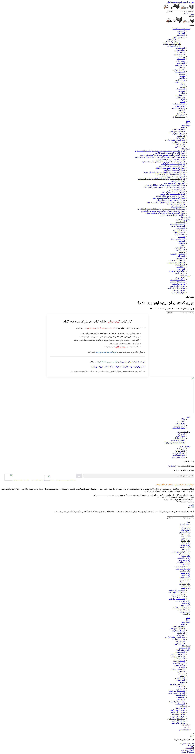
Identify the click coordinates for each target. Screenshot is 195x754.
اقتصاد (182, 84)
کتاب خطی (181, 59)
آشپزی (182, 87)
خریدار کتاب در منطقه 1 (176, 204)
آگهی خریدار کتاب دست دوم (174, 183)
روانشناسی (181, 57)
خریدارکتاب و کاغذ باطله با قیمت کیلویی (170, 153)
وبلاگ (183, 419)
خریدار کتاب (180, 436)
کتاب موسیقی (180, 72)
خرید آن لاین (180, 138)
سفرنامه (182, 91)
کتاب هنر (181, 67)
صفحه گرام (102, 328)
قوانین (182, 127)
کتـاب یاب (181, 434)
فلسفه (182, 102)
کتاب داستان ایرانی (178, 226)
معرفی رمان (180, 277)
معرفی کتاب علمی (178, 293)
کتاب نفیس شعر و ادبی (172, 44)
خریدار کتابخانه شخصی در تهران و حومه (170, 174)
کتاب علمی (181, 256)
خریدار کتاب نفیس (178, 181)
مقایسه (187, 727)
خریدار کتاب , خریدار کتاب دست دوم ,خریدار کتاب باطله (164, 187)
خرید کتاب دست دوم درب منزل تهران (171, 200)
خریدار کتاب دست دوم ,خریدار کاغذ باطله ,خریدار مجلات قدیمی (161, 179)
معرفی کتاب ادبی (178, 290)
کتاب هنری (181, 241)
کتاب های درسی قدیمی (176, 262)
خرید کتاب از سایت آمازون (175, 140)
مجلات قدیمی (180, 50)
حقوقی (182, 100)
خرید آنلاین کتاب (179, 455)
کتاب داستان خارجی (177, 224)
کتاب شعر (181, 112)
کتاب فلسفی (180, 265)
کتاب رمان (181, 33)
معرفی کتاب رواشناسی (176, 288)
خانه (188, 417)
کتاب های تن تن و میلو (177, 260)
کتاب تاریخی (180, 228)
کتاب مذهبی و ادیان (178, 239)
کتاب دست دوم (179, 54)
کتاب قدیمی (180, 52)
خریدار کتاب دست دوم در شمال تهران (171, 159)
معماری (182, 74)
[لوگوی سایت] (187, 9)
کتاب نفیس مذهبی (174, 39)
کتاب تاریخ (181, 31)
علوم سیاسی (180, 80)
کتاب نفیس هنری (174, 46)
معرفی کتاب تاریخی (177, 286)
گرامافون (181, 110)
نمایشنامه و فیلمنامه (177, 254)
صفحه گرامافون (179, 117)
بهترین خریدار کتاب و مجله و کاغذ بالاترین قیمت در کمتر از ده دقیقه (160, 157)
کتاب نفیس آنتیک (179, 37)
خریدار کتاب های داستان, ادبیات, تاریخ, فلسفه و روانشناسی (163, 211)
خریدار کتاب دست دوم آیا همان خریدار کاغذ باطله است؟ (164, 172)
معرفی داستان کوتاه (177, 280)
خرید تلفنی (181, 136)
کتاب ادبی (181, 237)
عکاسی (182, 78)
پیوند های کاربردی (183, 432)
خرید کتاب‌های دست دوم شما (106, 352)
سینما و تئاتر (180, 61)
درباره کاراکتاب (179, 438)
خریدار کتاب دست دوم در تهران (173, 192)
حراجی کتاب (180, 115)
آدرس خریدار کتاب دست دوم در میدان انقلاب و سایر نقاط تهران (161, 209)
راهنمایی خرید (184, 446)
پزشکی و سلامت (178, 104)
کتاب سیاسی (180, 273)
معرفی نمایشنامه (178, 284)
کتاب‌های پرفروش (178, 108)
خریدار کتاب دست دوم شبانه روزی (172, 166)
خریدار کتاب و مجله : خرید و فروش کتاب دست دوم (166, 202)
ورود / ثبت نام (184, 729)
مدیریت (182, 76)
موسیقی (182, 252)
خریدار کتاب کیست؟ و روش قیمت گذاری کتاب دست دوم (163, 161)
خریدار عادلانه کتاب (178, 207)
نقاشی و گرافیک (179, 69)
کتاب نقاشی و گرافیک (177, 599)
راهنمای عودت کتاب (177, 440)
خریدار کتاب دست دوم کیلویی (174, 170)
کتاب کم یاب (180, 89)
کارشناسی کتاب (179, 129)
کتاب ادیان (181, 63)
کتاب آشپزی (180, 250)
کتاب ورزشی (180, 65)
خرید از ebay (180, 144)
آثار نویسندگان (180, 426)
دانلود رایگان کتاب (178, 428)
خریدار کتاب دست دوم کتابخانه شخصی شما (169, 198)
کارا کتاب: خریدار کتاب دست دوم (172, 215)
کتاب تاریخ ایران (179, 230)
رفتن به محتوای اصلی (175, 2)
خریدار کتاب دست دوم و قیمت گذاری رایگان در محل (165, 185)
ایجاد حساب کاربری (187, 743)
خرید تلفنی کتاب (179, 453)
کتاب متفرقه (180, 48)
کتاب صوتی (180, 258)
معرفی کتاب (180, 423)
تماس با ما (181, 449)
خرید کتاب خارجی (178, 134)
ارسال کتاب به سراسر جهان (174, 442)
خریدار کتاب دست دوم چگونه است (172, 177)
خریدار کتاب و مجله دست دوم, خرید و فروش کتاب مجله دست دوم (160, 151)
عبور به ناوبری (188, 2)
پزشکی (182, 245)
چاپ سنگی (181, 97)
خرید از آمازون (179, 146)
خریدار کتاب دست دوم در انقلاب (173, 164)
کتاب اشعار (181, 269)
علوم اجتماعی (180, 82)
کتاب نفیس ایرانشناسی (172, 42)
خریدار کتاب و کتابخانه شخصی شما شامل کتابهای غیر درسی (162, 155)
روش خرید (181, 421)
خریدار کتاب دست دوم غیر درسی (172, 194)
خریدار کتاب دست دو (177, 189)
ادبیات (183, 93)
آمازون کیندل (180, 106)
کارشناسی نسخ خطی (177, 131)
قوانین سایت (180, 451)
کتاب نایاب (181, 35)
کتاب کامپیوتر (180, 247)
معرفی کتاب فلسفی (177, 282)
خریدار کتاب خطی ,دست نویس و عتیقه (170, 168)
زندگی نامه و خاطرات (177, 271)
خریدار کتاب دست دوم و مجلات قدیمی (170, 196)
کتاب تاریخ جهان (179, 232)
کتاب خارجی (180, 95)
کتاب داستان (180, 222)
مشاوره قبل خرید (178, 457)
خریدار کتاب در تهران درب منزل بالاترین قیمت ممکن (165, 213)
